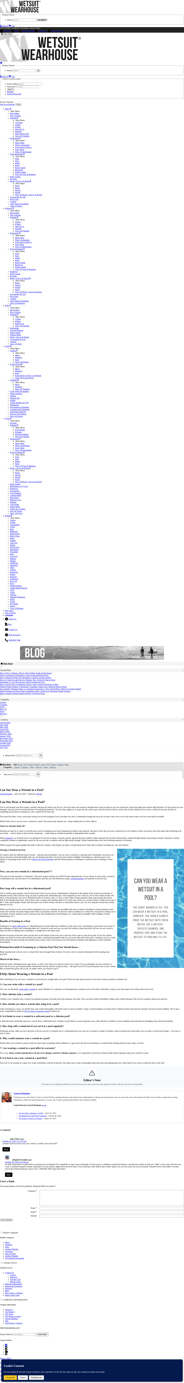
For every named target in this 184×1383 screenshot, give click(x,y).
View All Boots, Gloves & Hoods (28, 292)
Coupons (3, 705)
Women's (8, 208)
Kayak (20, 765)
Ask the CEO (15, 1279)
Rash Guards (20, 168)
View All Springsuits (23, 152)
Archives (4, 720)
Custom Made (15, 495)
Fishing (13, 396)
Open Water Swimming (19, 204)
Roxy (12, 583)
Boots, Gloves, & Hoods (20, 181)
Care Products (15, 493)
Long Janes (19, 244)
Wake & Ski (15, 398)
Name (34, 1208)
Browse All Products (18, 414)
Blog (16, 31)
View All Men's (16, 206)
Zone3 (12, 606)
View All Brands (16, 608)
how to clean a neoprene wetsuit (37, 1011)
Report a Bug (15, 1282)
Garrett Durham (6, 794)
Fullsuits (13, 118)
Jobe (12, 554)
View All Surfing (22, 362)
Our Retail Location (13, 1316)
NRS (12, 568)
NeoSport (14, 565)
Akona (12, 520)
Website (34, 1216)
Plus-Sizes (14, 296)
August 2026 (5, 723)
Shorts (17, 163)
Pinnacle (13, 577)
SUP (48, 765)
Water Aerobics (16, 394)
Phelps (12, 574)
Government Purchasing (14, 1258)
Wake (67, 765)
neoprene (9, 838)
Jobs (7, 1321)
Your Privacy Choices (13, 1323)
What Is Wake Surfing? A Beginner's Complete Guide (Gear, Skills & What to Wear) (33, 687)
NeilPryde (14, 563)
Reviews (3, 714)
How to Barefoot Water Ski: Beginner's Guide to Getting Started (25, 678)
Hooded (18, 131)
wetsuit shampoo (77, 879)
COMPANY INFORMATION (15, 1300)
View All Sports (16, 416)
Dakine (13, 541)
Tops (17, 161)
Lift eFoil (13, 556)
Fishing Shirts (20, 172)
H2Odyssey (14, 547)
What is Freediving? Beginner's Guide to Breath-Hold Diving (24, 675)
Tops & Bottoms (16, 154)
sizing (43, 765)
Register (10, 92)
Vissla (12, 592)
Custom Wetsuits (11, 1249)
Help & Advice (57, 31)
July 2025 (4, 747)
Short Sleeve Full (22, 134)
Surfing (13, 351)
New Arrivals (15, 116)
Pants (17, 165)
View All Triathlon (22, 389)
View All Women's (17, 303)
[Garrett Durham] (7, 1101)
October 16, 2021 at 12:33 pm (14, 1141)
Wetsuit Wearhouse (17, 597)
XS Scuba (14, 604)
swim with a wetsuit (27, 989)
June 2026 (4, 725)
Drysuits (13, 179)
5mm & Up (19, 129)
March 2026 (5, 732)
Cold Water (14, 504)
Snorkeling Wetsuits (18, 412)
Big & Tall (14, 199)
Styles (7, 418)
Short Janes (19, 238)
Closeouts (9, 1251)
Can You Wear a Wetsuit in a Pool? (31, 1113)
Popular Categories (10, 1233)
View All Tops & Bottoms (25, 174)
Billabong (14, 531)
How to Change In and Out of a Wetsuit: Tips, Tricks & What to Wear (27, 680)
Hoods (17, 192)
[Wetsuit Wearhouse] (20, 12)
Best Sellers (14, 113)
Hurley (13, 545)
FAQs (2, 707)
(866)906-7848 (28, 31)
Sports (7, 346)
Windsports (14, 405)
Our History (10, 1312)
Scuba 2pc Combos (17, 509)
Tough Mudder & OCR (19, 403)
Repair (30, 765)
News (2, 711)
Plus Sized (9, 611)
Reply (6, 1149)
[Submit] (41, 755)
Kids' (7, 305)
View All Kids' (16, 344)
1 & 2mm (19, 122)
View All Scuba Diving (24, 378)
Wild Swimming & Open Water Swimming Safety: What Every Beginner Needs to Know (35, 691)
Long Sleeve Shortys (23, 147)
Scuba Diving (15, 364)
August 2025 (5, 745)
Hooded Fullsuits (22, 434)
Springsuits (14, 138)
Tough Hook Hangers (18, 588)
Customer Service (10, 1263)
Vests (17, 159)
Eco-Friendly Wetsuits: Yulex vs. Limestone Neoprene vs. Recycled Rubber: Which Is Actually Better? (40, 689)
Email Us (13, 1277)
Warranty (8, 1288)
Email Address (6, 1334)
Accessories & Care (18, 197)
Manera (13, 559)
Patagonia (14, 572)
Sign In (5, 26)
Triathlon (13, 380)
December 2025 (6, 738)
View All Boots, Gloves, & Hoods (28, 195)
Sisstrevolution (16, 586)
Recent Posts (6, 670)
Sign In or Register (7, 104)
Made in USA (15, 500)
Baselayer (19, 170)
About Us (7, 31)
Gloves (18, 190)
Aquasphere (15, 525)
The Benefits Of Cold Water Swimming (33, 1116)
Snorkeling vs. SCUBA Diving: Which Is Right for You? (22, 682)
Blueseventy (15, 534)
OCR (25, 765)
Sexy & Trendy (16, 511)
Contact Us (42, 31)
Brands (8, 516)
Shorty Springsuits (22, 145)
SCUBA (37, 765)
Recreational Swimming (19, 407)
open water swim (19, 926)
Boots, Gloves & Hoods (19, 278)
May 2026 (4, 727)
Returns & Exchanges (13, 1286)
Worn (12, 599)
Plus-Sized (14, 498)
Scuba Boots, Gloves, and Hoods (28, 376)
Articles (3, 702)
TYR (12, 590)
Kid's (7, 1247)
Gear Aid (13, 543)
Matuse (13, 561)
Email (34, 1212)
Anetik (12, 522)
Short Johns (19, 143)
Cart (13, 26)
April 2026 (4, 729)
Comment (32, 1191)
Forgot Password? (14, 94)
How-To (3, 709)
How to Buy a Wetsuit (14, 1293)
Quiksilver (14, 579)
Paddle (12, 400)
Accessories (14, 491)
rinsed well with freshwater (42, 859)
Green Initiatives (11, 1319)
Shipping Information (13, 1284)
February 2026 (6, 734)
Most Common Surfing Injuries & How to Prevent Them (22, 693)
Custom (13, 202)
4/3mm (18, 127)
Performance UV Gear (19, 486)
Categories (5, 699)
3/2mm (18, 125)
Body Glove (15, 536)
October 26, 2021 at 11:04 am (17, 1162)
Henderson (14, 550)
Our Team (9, 1314)
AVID (12, 527)
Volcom (13, 595)
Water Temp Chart (12, 1295)
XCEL (12, 602)
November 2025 (6, 741)
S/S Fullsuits (20, 430)
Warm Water (15, 507)
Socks (17, 186)
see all (44, 1105)
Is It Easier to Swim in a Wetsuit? (31, 1118)
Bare (12, 529)
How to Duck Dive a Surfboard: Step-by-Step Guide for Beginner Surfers (29, 684)
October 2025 (5, 743)
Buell (12, 538)
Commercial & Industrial (20, 409)
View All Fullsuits (22, 136)
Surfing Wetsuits (11, 1256)
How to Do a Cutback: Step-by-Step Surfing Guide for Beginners (26, 673)
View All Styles (16, 513)
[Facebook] (6, 1345)
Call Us (13, 1275)
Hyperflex (14, 552)
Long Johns (19, 150)
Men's (7, 109)
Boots (17, 188)
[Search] (38, 70)
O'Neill (13, 570)
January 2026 (5, 736)
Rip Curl (13, 581)
